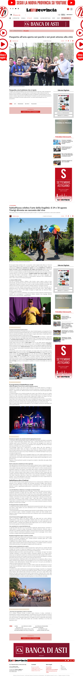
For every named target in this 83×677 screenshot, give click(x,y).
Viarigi (16, 626)
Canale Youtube (16, 8)
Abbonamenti (69, 14)
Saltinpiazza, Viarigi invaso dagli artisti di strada (66, 338)
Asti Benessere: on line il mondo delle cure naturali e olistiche (68, 332)
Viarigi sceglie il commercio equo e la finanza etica (66, 317)
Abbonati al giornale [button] (63, 115)
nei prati (27, 103)
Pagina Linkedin (19, 8)
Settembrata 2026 (16, 15)
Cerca (68, 9)
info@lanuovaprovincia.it (35, 668)
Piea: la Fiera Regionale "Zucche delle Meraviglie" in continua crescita (67, 155)
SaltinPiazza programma (41, 626)
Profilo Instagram (13, 8)
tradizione (34, 103)
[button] (71, 9)
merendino (20, 103)
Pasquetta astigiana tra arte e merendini (67, 161)
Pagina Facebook (11, 8)
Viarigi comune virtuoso (43, 630)
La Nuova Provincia (17, 30)
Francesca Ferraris (38, 627)
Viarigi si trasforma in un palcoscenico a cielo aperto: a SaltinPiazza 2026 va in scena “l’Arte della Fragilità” (67, 325)
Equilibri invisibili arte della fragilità (24, 630)
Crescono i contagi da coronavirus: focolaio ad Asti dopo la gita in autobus (67, 141)
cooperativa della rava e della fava (24, 629)
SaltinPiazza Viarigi (26, 626)
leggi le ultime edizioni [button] (63, 113)
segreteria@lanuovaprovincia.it (36, 669)
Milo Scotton (19, 627)
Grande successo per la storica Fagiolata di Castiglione (67, 148)
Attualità (26, 31)
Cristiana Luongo (15, 216)
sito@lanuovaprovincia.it (35, 670)
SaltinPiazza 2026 (42, 629)
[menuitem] (16, 18)
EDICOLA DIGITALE (63, 15)
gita (15, 103)
